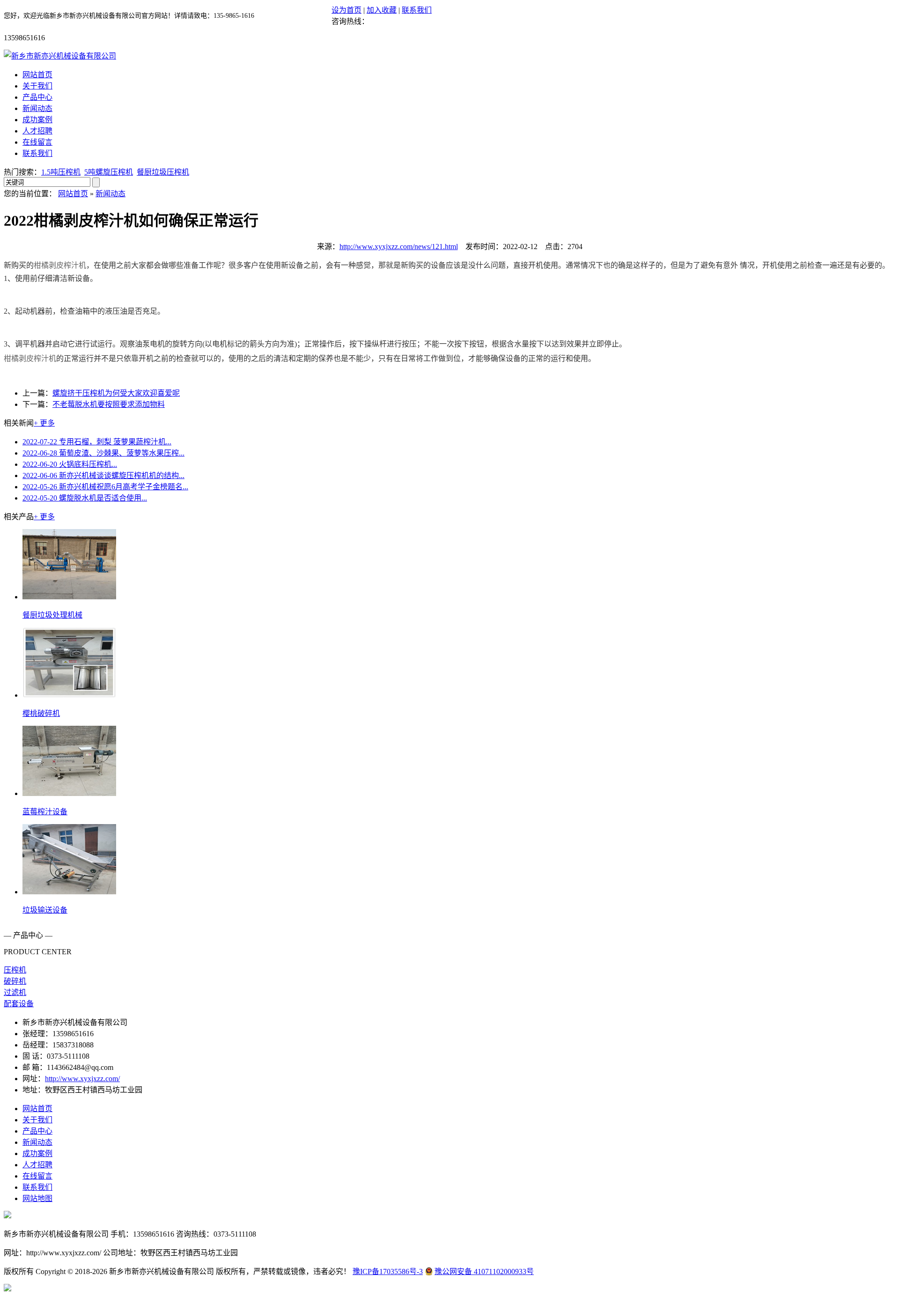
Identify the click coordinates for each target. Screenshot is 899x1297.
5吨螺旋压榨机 (108, 172)
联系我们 (417, 10)
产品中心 (37, 97)
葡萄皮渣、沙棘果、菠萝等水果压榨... (103, 453)
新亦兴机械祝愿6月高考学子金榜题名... (105, 487)
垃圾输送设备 (44, 910)
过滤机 (15, 992)
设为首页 (346, 10)
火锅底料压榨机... (69, 464)
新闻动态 (37, 108)
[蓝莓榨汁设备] (69, 793)
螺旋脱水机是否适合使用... (84, 498)
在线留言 (37, 142)
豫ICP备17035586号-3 (388, 1271)
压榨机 (15, 970)
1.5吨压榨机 (61, 172)
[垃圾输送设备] (69, 892)
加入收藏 (382, 10)
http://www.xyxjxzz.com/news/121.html (398, 247)
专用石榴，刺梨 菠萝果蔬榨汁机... (96, 442)
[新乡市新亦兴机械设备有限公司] (60, 56)
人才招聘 (37, 131)
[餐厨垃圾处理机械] (69, 597)
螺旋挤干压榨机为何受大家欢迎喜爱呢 (116, 393)
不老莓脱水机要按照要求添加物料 (108, 404)
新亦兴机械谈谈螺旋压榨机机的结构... (103, 475)
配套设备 (19, 1004)
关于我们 (37, 86)
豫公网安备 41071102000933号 (484, 1271)
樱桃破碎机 (41, 713)
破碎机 (15, 981)
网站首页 (37, 75)
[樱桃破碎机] (69, 695)
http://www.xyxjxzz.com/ (82, 1079)
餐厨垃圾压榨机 (163, 172)
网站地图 (37, 1198)
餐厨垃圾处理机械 (52, 615)
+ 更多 (44, 423)
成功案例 (37, 120)
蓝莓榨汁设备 (44, 812)
